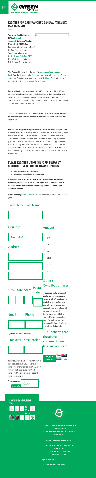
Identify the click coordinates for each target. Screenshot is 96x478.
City (11, 290)
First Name (16, 205)
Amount (48, 227)
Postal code (37, 290)
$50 (48, 244)
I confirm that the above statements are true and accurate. (55, 339)
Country (14, 227)
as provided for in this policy (36, 81)
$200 (49, 264)
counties (56, 75)
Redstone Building (19, 56)
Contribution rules (55, 285)
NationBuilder (59, 464)
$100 (49, 258)
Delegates (36, 75)
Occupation (32, 340)
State (19, 290)
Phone (29, 314)
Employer (15, 340)
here (48, 78)
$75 (48, 251)
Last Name (33, 205)
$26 (48, 238)
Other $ (48, 280)
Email (12, 314)
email (54, 459)
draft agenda (25, 75)
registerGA (16, 386)
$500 (49, 271)
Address (14, 246)
